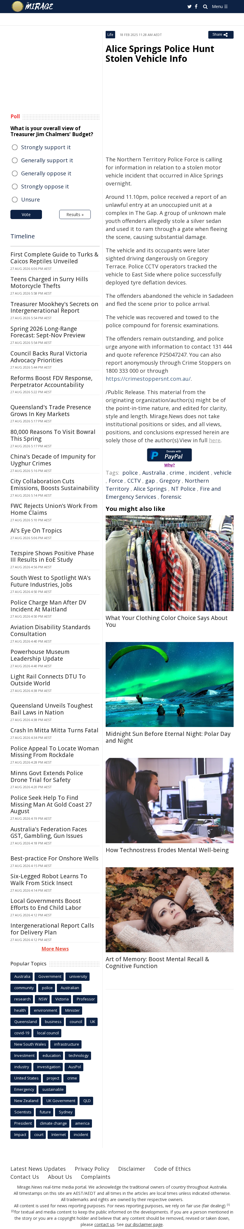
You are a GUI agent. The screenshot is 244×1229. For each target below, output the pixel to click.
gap (150, 480)
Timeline (22, 236)
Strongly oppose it (45, 186)
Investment (24, 1055)
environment (45, 1010)
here (214, 440)
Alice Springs (150, 488)
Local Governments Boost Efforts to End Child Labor (45, 904)
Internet (58, 1134)
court (38, 1134)
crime (177, 472)
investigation (48, 1066)
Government (49, 976)
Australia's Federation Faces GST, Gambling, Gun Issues (48, 832)
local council (48, 1033)
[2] (12, 1211)
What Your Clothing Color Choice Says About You (167, 621)
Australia (153, 472)
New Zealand (26, 1100)
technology (79, 1055)
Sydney (66, 1112)
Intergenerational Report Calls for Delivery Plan (52, 929)
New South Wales (30, 1044)
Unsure (30, 199)
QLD (87, 1100)
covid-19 (21, 1033)
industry (21, 1066)
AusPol (74, 1066)
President (23, 1123)
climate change (53, 1123)
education (52, 1055)
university (78, 976)
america (82, 1123)
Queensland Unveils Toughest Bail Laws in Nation (51, 709)
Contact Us (24, 1176)
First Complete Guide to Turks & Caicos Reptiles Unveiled (54, 258)
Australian (70, 987)
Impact (20, 1134)
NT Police (183, 488)
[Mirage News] (32, 6)
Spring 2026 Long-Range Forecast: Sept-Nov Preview (47, 332)
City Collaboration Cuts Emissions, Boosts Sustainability (54, 484)
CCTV (134, 480)
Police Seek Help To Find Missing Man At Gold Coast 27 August (51, 804)
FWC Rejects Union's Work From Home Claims (54, 509)
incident (199, 472)
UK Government (60, 1100)
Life (110, 34)
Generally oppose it (46, 173)
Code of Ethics (172, 1168)
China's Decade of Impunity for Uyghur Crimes (53, 460)
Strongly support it (46, 147)
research (22, 999)
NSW (43, 999)
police (130, 472)
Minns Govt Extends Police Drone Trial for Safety (46, 776)
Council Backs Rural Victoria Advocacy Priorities (48, 357)
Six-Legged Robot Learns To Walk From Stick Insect (48, 879)
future (45, 1112)
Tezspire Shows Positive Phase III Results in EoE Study (52, 556)
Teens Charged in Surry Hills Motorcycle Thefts (49, 282)
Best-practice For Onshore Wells (54, 858)
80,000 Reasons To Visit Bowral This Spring (53, 435)
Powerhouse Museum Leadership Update (40, 655)
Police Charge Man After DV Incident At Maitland (48, 606)
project (53, 1078)
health (20, 1010)
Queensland (25, 1021)
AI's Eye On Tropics (36, 530)
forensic (171, 496)
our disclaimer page (144, 1224)
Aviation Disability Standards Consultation (50, 630)
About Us (60, 1176)
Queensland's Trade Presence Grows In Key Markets (50, 410)
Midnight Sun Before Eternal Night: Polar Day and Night (168, 737)
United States (26, 1078)
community (24, 987)
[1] (228, 1205)
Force (116, 480)
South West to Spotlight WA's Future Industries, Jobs (50, 581)
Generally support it (47, 160)
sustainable (53, 1089)
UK (92, 1021)
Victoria (62, 999)
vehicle (223, 472)
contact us (104, 1224)
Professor (86, 999)
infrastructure (66, 1044)
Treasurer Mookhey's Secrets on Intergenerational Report (54, 307)
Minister (72, 1010)
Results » (75, 214)
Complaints (95, 1176)
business (53, 1021)
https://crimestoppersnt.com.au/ (148, 378)
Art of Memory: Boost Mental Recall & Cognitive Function (157, 962)
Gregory (169, 480)
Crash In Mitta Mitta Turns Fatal (54, 730)
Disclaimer (131, 1168)
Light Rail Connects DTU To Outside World (48, 680)
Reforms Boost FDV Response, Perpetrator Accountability (51, 381)
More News (55, 948)
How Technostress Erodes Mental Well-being (167, 850)
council (76, 1021)
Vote (26, 214)
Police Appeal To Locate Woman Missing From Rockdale (54, 752)
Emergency (24, 1089)
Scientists (23, 1112)
